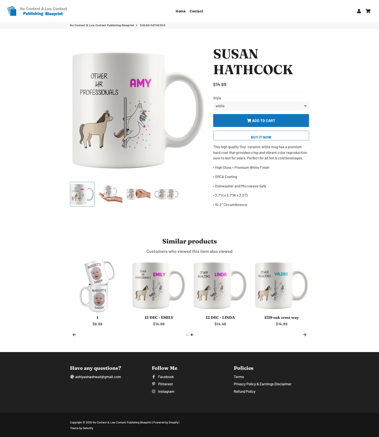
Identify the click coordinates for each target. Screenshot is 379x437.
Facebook (165, 376)
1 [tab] (187, 335)
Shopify (173, 422)
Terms (239, 376)
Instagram (165, 391)
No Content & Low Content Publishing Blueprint (102, 25)
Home (181, 11)
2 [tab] (192, 335)
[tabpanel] (97, 292)
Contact (196, 11)
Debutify (88, 428)
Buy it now (261, 137)
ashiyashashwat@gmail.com (98, 376)
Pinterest (165, 384)
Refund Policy (245, 391)
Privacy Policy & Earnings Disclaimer (262, 384)
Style (217, 98)
